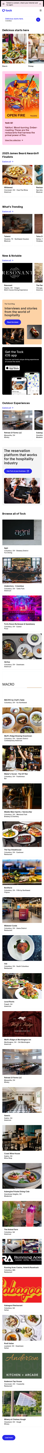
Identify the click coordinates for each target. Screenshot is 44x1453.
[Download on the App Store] (22, 367)
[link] (17, 181)
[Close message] (40, 3)
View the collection (13, 140)
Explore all (6, 161)
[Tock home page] (7, 10)
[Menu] (40, 10)
